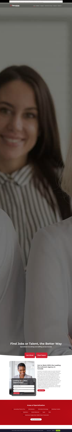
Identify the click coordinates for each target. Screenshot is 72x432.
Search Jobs (47, 6)
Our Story (51, 6)
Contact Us (60, 6)
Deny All (53, 430)
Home (34, 6)
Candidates (38, 6)
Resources (55, 6)
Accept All (58, 430)
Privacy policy (49, 430)
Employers (42, 6)
